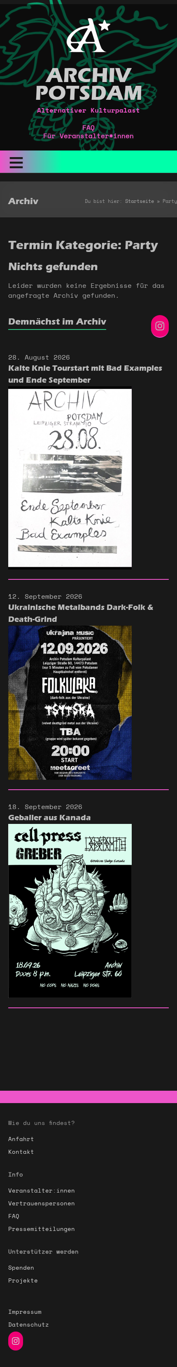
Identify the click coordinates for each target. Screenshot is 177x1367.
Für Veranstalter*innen (88, 136)
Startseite (139, 201)
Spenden (21, 1268)
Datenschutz (28, 1325)
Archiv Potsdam (88, 84)
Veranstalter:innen (41, 1191)
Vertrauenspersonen (41, 1204)
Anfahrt (21, 1139)
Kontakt (21, 1152)
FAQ (88, 128)
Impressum (25, 1312)
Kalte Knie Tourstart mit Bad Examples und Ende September (85, 374)
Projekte (23, 1281)
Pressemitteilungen (41, 1229)
